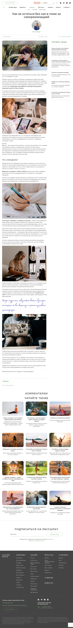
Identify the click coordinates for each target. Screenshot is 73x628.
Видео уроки (19, 565)
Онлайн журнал (35, 576)
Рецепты (47, 570)
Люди (32, 574)
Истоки (33, 558)
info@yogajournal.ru (7, 602)
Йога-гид (40, 7)
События (50, 7)
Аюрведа (18, 563)
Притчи (33, 581)
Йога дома (19, 558)
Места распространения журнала (49, 562)
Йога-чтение (34, 571)
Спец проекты (20, 587)
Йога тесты (34, 569)
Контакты (61, 568)
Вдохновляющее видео (35, 563)
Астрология (34, 560)
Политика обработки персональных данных (14, 605)
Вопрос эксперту (21, 568)
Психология (34, 584)
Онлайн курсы (13, 7)
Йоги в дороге (20, 575)
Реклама (61, 565)
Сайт (60, 560)
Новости (58, 7)
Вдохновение (34, 592)
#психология (5, 381)
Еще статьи (34, 566)
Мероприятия (62, 563)
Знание (32, 7)
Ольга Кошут (36, 32)
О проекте (66, 7)
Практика (22, 7)
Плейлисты (34, 579)
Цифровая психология (34, 589)
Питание (18, 585)
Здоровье (19, 570)
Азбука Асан (48, 572)
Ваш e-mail (13, 534)
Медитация (19, 580)
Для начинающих (21, 560)
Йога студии (48, 565)
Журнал (61, 558)
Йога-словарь (48, 568)
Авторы (47, 558)
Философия (34, 586)
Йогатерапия (20, 572)
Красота (18, 577)
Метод (18, 582)
